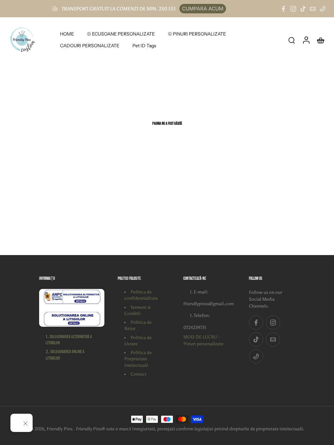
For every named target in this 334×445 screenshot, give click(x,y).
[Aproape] (25, 423)
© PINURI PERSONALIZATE (197, 34)
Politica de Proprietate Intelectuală (138, 359)
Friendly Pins (60, 429)
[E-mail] (313, 9)
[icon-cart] (320, 39)
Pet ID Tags (144, 46)
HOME (67, 34)
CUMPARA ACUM (202, 9)
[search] (291, 40)
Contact (138, 374)
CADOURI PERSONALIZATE (89, 46)
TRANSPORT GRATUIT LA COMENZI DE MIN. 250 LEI (118, 9)
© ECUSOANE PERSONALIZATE (121, 34)
